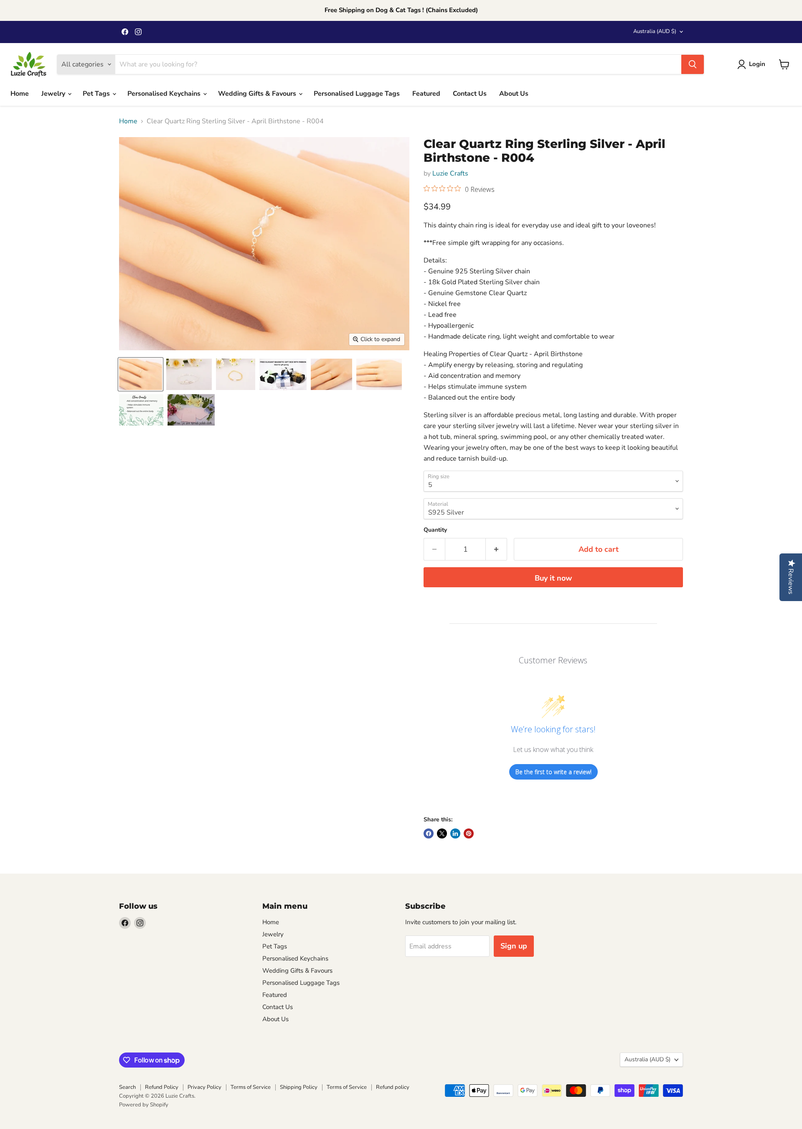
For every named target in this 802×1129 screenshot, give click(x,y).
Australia (654, 31)
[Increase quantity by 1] (496, 549)
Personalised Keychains (164, 93)
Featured (426, 93)
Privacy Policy (204, 1087)
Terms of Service (251, 1087)
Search (127, 1087)
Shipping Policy (298, 1087)
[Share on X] (442, 833)
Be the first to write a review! (553, 772)
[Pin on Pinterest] (469, 833)
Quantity (435, 530)
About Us (513, 93)
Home (19, 93)
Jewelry (54, 93)
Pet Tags (97, 93)
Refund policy (392, 1087)
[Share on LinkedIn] (455, 833)
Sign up (513, 946)
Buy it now (553, 578)
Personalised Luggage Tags (357, 93)
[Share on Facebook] (429, 833)
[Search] (692, 64)
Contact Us (470, 93)
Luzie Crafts (450, 173)
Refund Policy (161, 1087)
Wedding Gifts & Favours (258, 93)
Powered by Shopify (143, 1105)
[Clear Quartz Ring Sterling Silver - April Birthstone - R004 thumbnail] (283, 374)
